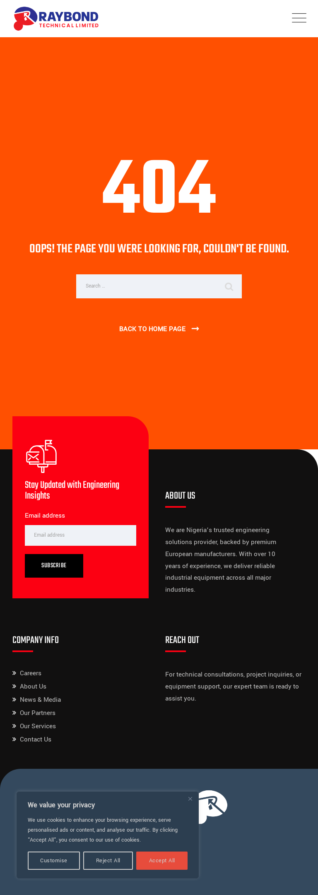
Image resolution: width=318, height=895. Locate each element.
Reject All (108, 860)
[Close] (190, 799)
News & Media (40, 699)
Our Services (38, 726)
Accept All (162, 860)
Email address (45, 515)
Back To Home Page (152, 329)
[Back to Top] (300, 881)
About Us (33, 686)
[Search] (229, 286)
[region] (108, 835)
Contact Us (35, 739)
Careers (30, 673)
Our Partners (37, 712)
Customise (53, 860)
